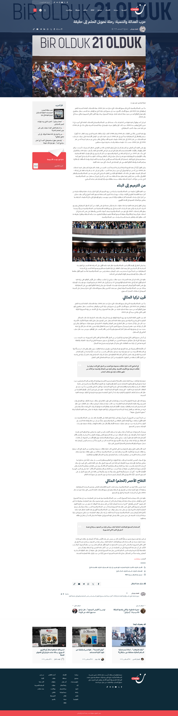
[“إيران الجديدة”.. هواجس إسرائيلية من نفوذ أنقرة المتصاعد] (89, 637)
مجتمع (100, 10)
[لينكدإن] (61, 594)
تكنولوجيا (75, 699)
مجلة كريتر (137, 559)
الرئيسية (124, 10)
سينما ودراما (63, 692)
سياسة (116, 10)
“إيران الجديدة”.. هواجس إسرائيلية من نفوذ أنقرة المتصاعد (90, 651)
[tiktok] (107, 687)
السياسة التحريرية (39, 685)
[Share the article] (54, 29)
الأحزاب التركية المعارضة (127, 567)
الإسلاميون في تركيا (114, 567)
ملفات (85, 10)
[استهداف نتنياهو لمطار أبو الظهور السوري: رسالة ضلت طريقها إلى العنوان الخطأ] (49, 637)
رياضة (76, 692)
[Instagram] (59, 2)
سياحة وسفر (63, 689)
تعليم (77, 696)
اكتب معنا (41, 682)
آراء (77, 685)
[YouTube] (62, 2)
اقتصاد (108, 10)
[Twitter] (64, 2)
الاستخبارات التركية (103, 567)
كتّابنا (42, 678)
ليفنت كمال (57, 659)
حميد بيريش (134, 29)
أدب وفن (64, 682)
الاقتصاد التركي (93, 567)
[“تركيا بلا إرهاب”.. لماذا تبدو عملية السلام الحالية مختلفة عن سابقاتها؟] (129, 637)
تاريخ (77, 689)
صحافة (64, 678)
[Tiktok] (54, 2)
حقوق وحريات (74, 682)
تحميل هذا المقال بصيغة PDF (133, 575)
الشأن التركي (119, 571)
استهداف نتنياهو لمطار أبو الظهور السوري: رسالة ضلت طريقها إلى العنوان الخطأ (50, 652)
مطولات (53, 682)
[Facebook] (67, 2)
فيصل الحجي (136, 659)
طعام (65, 696)
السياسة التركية (128, 571)
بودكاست (69, 10)
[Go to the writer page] (143, 594)
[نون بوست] (138, 10)
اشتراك (35, 166)
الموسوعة (52, 696)
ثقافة (92, 10)
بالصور (53, 699)
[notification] (45, 10)
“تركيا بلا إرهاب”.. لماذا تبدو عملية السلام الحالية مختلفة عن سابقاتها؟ (131, 651)
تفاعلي (53, 692)
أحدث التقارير (51, 675)
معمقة (77, 10)
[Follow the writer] (127, 593)
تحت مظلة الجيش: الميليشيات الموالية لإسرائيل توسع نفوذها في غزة (44, 112)
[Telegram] (57, 2)
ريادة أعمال (63, 685)
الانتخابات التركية (137, 571)
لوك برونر (97, 659)
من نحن (42, 675)
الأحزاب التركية (138, 567)
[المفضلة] (35, 10)
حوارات (53, 685)
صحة (65, 699)
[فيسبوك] (63, 594)
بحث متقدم (41, 689)
